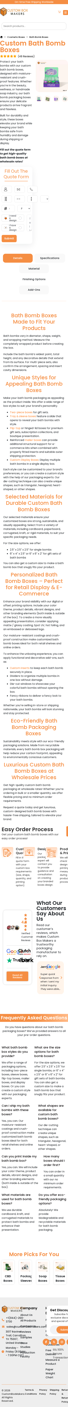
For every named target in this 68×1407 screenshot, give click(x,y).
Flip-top (15, 428)
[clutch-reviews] (24, 952)
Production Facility (27, 1354)
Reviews (25, 1332)
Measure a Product (53, 1362)
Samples (26, 1337)
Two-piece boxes (21, 412)
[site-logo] (15, 12)
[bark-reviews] (26, 960)
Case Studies (25, 1345)
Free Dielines (51, 1352)
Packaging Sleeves (28, 1278)
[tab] (18, 258)
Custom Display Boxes (24, 460)
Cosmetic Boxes (16, 37)
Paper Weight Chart (50, 1373)
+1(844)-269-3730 (15, 1319)
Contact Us (28, 1326)
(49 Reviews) (26, 56)
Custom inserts (20, 668)
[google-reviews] (15, 952)
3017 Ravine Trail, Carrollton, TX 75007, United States (16, 1337)
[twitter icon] (54, 1342)
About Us (26, 1315)
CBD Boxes (7, 1278)
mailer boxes (33, 440)
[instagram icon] (62, 1342)
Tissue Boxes (60, 1278)
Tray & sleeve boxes (23, 416)
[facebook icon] (46, 1342)
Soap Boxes (42, 1278)
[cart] (59, 12)
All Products (28, 1320)
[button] (39, 977)
